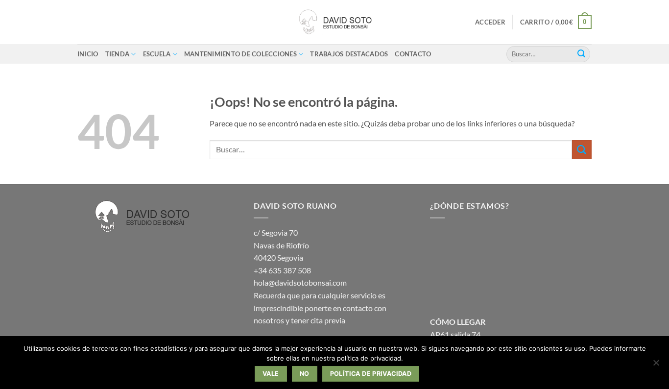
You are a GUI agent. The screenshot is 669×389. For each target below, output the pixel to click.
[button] (490, 22)
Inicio (87, 54)
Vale (271, 373)
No (305, 373)
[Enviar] (581, 54)
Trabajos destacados (349, 54)
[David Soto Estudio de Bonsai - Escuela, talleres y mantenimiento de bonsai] (334, 22)
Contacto (413, 54)
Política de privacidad (370, 373)
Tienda (117, 54)
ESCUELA (157, 54)
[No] (656, 365)
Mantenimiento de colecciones (240, 54)
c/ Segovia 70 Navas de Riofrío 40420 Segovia (281, 245)
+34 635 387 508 (282, 270)
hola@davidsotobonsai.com (300, 282)
